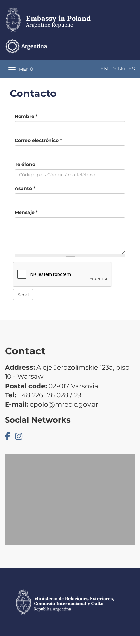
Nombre (26, 116)
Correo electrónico (38, 140)
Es (131, 69)
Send (23, 295)
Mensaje (26, 212)
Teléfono (25, 164)
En (104, 69)
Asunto (25, 188)
